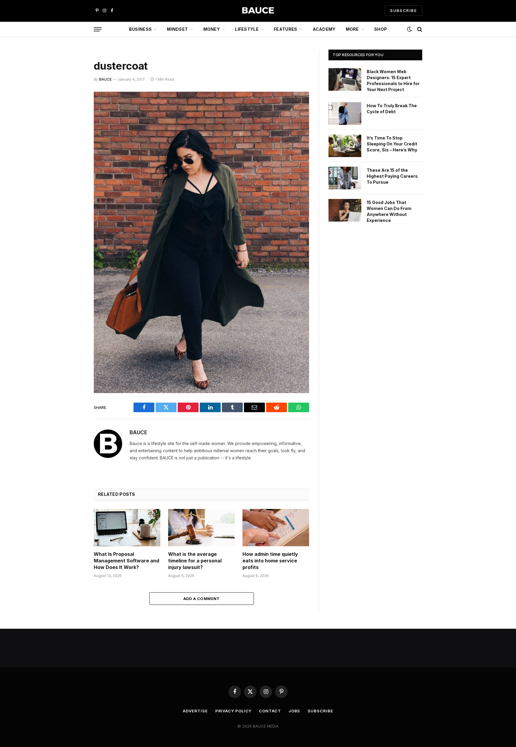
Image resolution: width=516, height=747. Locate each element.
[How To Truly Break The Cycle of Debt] (344, 113)
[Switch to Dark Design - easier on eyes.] (409, 29)
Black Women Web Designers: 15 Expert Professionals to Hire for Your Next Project (393, 80)
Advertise (195, 710)
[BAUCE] (258, 10)
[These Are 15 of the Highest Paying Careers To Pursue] (344, 178)
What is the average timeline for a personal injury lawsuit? (195, 560)
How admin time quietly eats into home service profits (270, 560)
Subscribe (320, 710)
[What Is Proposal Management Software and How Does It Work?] (127, 527)
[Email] (73, 173)
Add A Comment (201, 598)
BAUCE (105, 79)
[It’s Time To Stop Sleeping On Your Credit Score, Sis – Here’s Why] (344, 145)
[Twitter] (73, 127)
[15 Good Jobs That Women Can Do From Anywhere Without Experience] (344, 210)
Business (140, 29)
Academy (324, 29)
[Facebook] (73, 112)
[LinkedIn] (73, 142)
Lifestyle (247, 29)
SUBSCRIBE (403, 10)
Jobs (294, 710)
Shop (380, 29)
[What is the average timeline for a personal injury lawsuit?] (201, 527)
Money (211, 29)
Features (285, 29)
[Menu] (98, 29)
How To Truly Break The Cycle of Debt (392, 108)
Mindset (177, 29)
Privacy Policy (233, 710)
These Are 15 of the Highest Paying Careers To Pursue (392, 176)
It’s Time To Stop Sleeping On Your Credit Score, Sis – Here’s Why (392, 143)
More (352, 29)
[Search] (419, 29)
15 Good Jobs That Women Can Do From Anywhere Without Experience (389, 211)
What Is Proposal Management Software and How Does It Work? (126, 560)
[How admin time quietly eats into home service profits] (275, 527)
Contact (270, 710)
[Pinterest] (73, 157)
